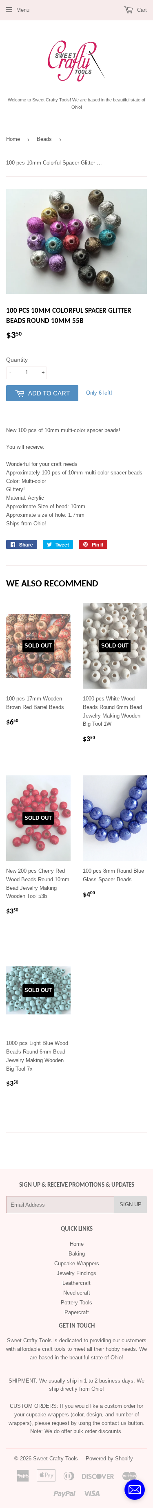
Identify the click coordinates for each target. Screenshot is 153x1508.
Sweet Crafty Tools (55, 1458)
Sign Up (131, 1204)
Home (13, 139)
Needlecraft (76, 1293)
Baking (77, 1254)
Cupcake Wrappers (76, 1263)
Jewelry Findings (76, 1273)
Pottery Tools (76, 1302)
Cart (141, 10)
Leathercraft (76, 1283)
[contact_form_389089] (134, 1489)
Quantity (17, 359)
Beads (44, 139)
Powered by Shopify (109, 1458)
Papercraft (76, 1312)
